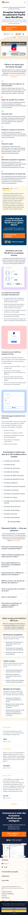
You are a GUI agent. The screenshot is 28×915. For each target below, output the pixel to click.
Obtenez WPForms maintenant (11, 28)
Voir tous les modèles (14, 521)
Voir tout (14, 804)
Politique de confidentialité (7, 893)
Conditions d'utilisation (7, 891)
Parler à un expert (18, 241)
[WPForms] (5, 2)
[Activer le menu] (25, 2)
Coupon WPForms (5, 897)
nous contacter (16, 540)
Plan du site (4, 895)
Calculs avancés (9, 661)
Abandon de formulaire (11, 689)
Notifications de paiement (13, 635)
